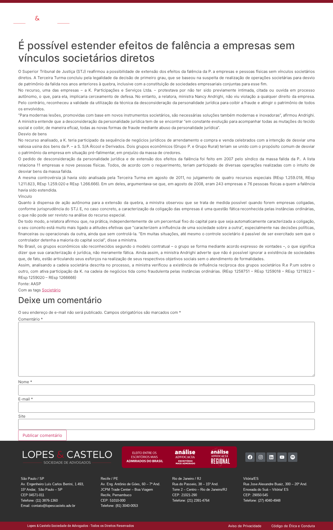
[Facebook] (250, 457)
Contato (245, 11)
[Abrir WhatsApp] (320, 517)
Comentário (30, 319)
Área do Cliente (300, 11)
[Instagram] (260, 457)
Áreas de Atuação (149, 11)
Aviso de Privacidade (296, 23)
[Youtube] (282, 457)
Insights (202, 11)
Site (21, 416)
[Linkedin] (271, 457)
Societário (51, 290)
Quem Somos (118, 11)
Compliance (273, 11)
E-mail (25, 399)
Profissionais (179, 11)
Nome (25, 382)
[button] (325, 11)
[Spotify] (292, 457)
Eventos (226, 11)
